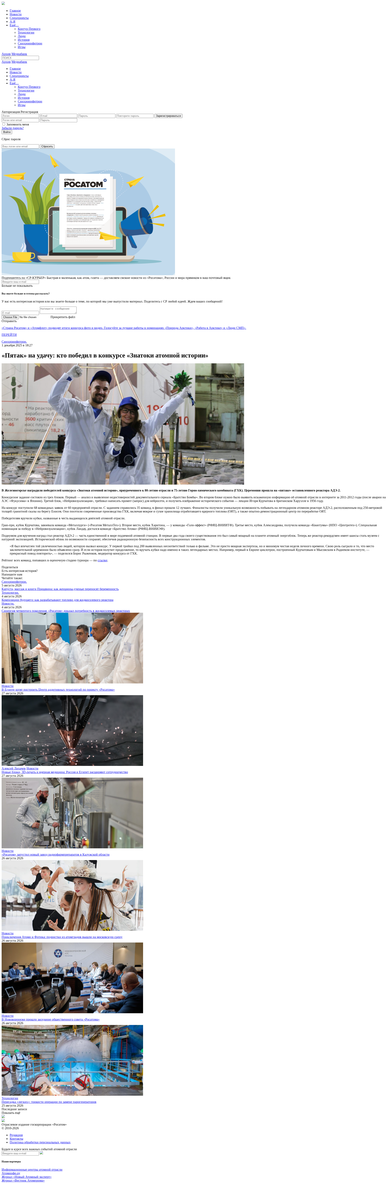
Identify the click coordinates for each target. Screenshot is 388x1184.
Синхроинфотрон (30, 43)
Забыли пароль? (13, 128)
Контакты (16, 1138)
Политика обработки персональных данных (40, 1142)
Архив (6, 54)
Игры (21, 47)
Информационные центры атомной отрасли (32, 1169)
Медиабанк (19, 54)
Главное (15, 10)
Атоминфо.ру (11, 1173)
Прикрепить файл (63, 317)
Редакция (16, 1135)
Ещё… (14, 25)
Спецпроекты (19, 18)
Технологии (26, 32)
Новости (16, 14)
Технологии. (10, 592)
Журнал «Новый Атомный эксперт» (27, 1177)
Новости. (8, 603)
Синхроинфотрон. (14, 341)
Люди (22, 36)
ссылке (102, 560)
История (24, 39)
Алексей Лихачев (14, 768)
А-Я (12, 21)
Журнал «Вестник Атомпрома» (23, 1180)
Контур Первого (29, 29)
